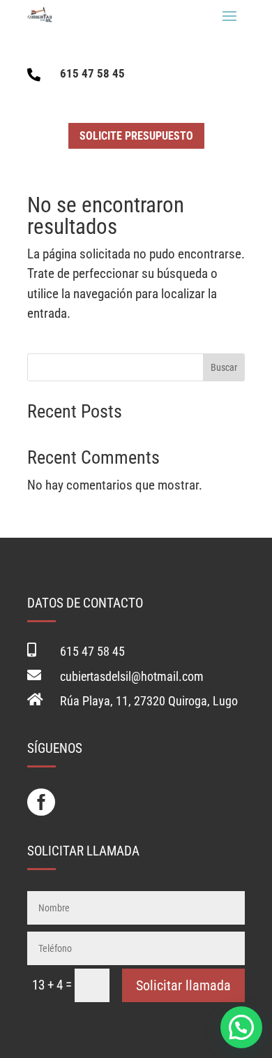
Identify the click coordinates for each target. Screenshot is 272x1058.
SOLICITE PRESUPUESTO (136, 135)
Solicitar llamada (183, 985)
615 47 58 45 (92, 73)
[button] (241, 1027)
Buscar (224, 367)
